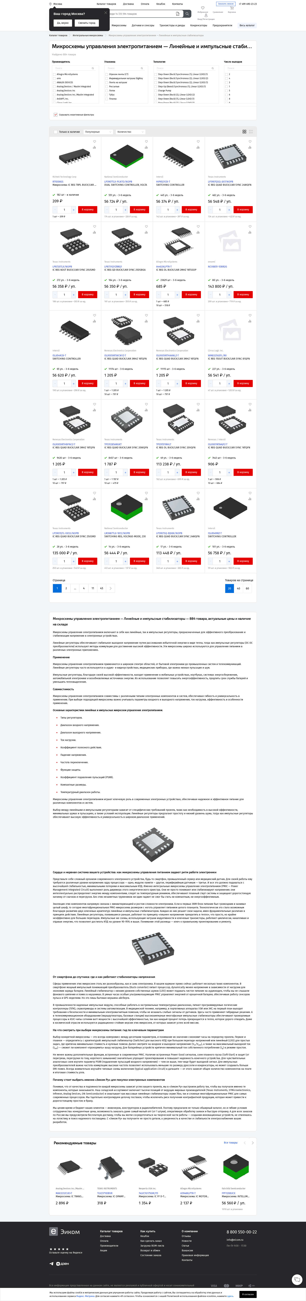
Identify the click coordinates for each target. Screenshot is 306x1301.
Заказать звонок (226, 4)
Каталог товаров (58, 35)
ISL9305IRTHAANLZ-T (167, 355)
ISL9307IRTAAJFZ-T (217, 444)
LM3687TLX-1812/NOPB (117, 533)
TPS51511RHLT (163, 444)
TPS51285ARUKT (113, 444)
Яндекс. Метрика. (85, 1296)
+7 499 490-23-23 (248, 3)
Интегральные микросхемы (88, 35)
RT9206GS (58, 181)
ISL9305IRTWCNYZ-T (115, 355)
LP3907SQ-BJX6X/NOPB (169, 533)
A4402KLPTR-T (164, 266)
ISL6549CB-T (59, 355)
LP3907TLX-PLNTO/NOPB (118, 181)
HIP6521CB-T (163, 181)
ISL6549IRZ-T (215, 533)
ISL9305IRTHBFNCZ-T (64, 444)
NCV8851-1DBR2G (217, 266)
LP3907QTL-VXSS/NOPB (66, 533)
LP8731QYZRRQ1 (113, 266)
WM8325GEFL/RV (217, 355)
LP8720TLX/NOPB (62, 266)
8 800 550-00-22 (242, 1232)
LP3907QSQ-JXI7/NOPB (220, 181)
